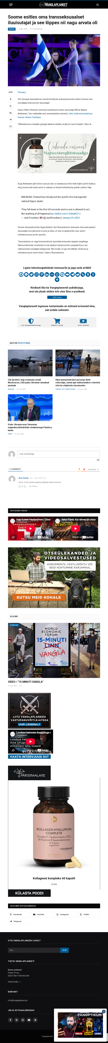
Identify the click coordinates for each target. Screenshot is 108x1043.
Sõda (10, 434)
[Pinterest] (41, 274)
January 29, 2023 (71, 217)
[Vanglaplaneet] (54, 4)
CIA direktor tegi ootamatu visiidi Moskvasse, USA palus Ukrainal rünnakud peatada (28, 383)
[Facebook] (10, 99)
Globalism (14, 625)
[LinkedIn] (10, 112)
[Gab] (88, 274)
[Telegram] (10, 119)
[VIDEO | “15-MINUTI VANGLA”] (54, 650)
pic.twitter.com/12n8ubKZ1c (66, 213)
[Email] (10, 126)
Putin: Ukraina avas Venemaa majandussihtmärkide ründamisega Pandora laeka (30, 427)
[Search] (97, 5)
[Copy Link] (82, 274)
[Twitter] (10, 106)
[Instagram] (36, 274)
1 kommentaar (37, 29)
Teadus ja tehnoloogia (65, 389)
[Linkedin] (47, 274)
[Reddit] (77, 274)
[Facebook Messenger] (26, 274)
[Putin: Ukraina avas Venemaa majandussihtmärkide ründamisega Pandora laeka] (30, 407)
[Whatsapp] (57, 274)
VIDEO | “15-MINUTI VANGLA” (25, 681)
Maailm (11, 29)
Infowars (22, 92)
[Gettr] (93, 274)
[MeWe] (52, 274)
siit (20, 982)
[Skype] (62, 274)
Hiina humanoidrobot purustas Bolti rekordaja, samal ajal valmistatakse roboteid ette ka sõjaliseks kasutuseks (77, 383)
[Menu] (11, 5)
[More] (57, 279)
